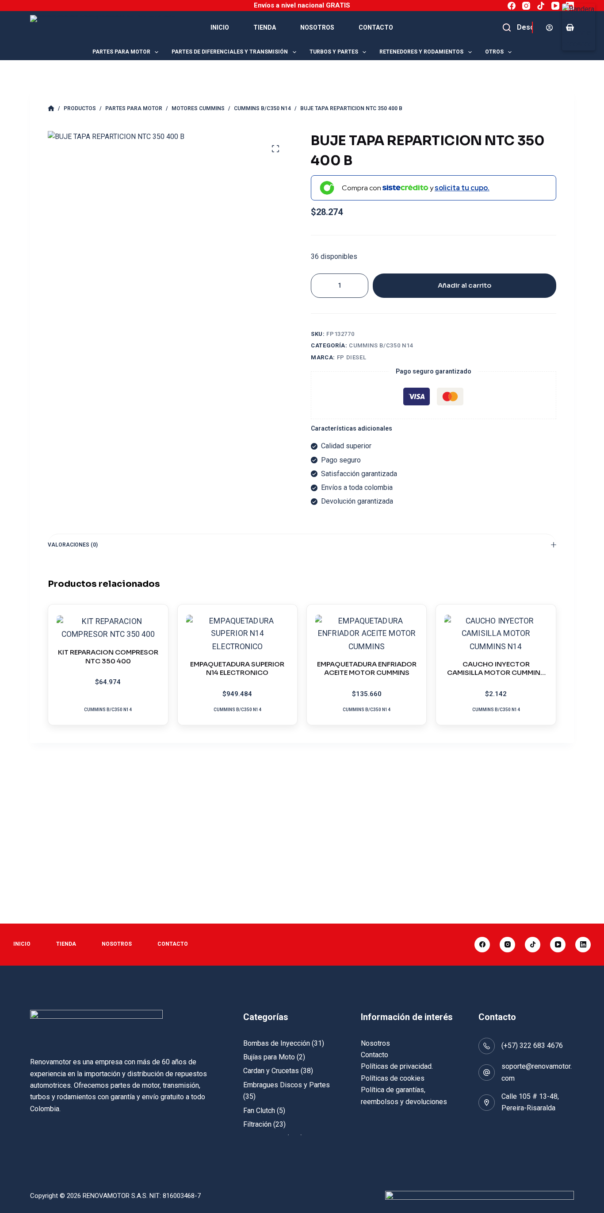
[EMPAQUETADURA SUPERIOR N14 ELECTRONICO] (237, 634)
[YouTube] (555, 6)
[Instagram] (526, 6)
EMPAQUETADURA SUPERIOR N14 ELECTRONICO (237, 668)
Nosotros (317, 27)
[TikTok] (541, 6)
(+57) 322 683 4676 (532, 1045)
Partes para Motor (121, 52)
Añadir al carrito (464, 285)
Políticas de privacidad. (397, 1066)
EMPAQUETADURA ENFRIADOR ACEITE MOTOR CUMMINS (367, 668)
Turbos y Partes (334, 52)
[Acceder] (549, 27)
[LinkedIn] (570, 6)
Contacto (376, 27)
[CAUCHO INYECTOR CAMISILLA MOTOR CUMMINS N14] (495, 634)
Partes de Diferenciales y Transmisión (230, 52)
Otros (494, 52)
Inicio (219, 27)
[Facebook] (512, 6)
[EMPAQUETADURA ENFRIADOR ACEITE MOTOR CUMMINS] (366, 634)
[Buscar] (525, 27)
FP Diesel (352, 357)
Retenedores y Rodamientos (421, 52)
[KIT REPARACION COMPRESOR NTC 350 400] (108, 628)
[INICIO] (51, 108)
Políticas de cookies (392, 1078)
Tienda (264, 27)
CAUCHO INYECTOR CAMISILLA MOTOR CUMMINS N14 (496, 672)
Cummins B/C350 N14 (381, 345)
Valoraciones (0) (73, 545)
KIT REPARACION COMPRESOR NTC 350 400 (108, 656)
